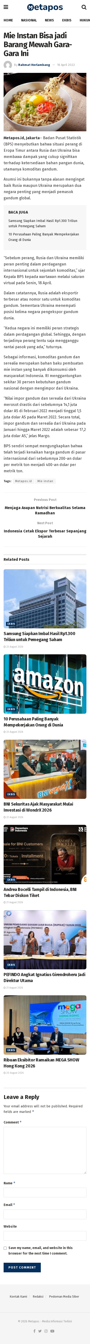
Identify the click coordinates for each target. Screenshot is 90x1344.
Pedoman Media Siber (64, 1296)
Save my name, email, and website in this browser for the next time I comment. (40, 1250)
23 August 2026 (14, 646)
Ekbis (67, 20)
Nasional (29, 20)
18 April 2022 (66, 65)
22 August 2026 (14, 817)
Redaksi (38, 1296)
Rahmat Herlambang (34, 65)
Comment (13, 1122)
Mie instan (45, 481)
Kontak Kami (18, 1296)
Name (10, 1183)
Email (9, 1204)
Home (8, 20)
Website (10, 1226)
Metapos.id (23, 481)
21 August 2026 (14, 902)
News (49, 20)
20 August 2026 (15, 1073)
